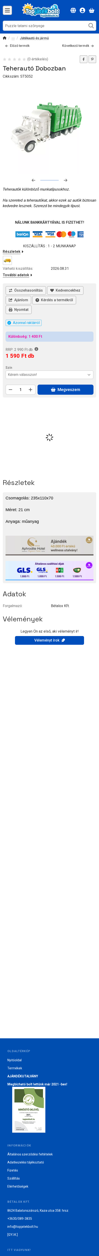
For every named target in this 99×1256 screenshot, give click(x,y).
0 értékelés (38, 59)
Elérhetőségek (17, 1186)
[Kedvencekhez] (65, 290)
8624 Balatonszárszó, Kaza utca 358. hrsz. (38, 1210)
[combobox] (49, 26)
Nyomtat (21, 309)
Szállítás (13, 1178)
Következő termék (75, 46)
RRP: (19, 349)
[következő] (66, 180)
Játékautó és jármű (34, 38)
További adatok (16, 275)
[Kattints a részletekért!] (49, 545)
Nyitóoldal (14, 1060)
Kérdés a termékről (57, 300)
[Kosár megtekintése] (91, 10)
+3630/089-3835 (19, 1218)
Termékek (14, 1068)
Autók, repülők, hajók (13, 38)
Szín (9, 367)
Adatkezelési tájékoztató (25, 1162)
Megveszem (69, 389)
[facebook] (83, 59)
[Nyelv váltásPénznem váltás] (73, 10)
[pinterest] (92, 59)
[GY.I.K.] (12, 1234)
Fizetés (12, 1170)
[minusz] (10, 390)
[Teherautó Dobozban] (49, 127)
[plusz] (30, 390)
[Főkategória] (4, 38)
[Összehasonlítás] (26, 290)
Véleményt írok (46, 640)
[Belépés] (82, 10)
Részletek (11, 251)
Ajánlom (21, 300)
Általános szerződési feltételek (30, 1154)
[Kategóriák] (7, 10)
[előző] (33, 180)
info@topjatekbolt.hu (22, 1226)
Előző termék (19, 46)
